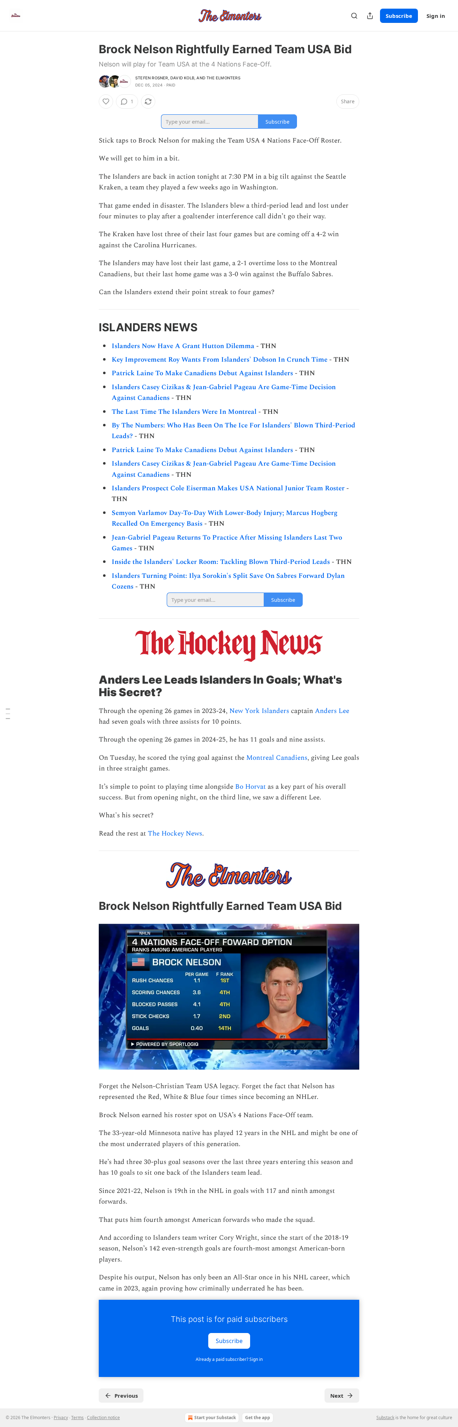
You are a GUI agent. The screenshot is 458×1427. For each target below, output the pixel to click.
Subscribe (399, 15)
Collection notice (103, 1417)
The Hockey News (175, 833)
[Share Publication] (370, 16)
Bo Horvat (250, 787)
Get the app (257, 1417)
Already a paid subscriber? (229, 1359)
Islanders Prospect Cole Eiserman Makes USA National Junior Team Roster (228, 488)
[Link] (88, 327)
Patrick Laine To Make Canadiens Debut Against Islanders (202, 373)
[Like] (106, 101)
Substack (385, 1417)
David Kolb (182, 77)
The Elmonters (223, 77)
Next (337, 1395)
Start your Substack (215, 1417)
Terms (77, 1417)
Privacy (61, 1417)
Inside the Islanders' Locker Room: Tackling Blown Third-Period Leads (221, 562)
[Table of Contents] (8, 713)
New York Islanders (259, 711)
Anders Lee (332, 711)
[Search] (354, 16)
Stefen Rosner (151, 77)
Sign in (436, 15)
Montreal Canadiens (276, 758)
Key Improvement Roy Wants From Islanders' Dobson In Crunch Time (219, 360)
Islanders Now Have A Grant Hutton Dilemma (183, 346)
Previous (126, 1395)
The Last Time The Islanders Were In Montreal (184, 412)
